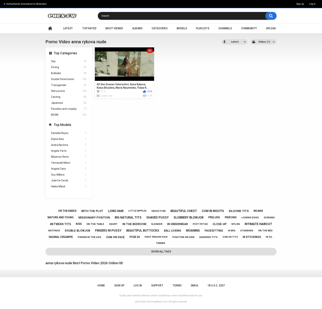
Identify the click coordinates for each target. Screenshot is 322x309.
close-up (220, 224)
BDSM (68, 114)
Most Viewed (114, 28)
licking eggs (250, 217)
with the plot (92, 211)
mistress (54, 230)
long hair (116, 211)
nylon (235, 224)
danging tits (208, 237)
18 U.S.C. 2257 (216, 285)
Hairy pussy (68, 90)
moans (258, 210)
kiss (79, 223)
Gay (68, 61)
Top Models (62, 125)
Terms (177, 285)
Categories (160, 28)
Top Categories (65, 53)
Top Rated (89, 28)
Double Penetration (68, 79)
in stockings (252, 236)
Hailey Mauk (68, 186)
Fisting (68, 67)
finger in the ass (89, 237)
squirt (113, 224)
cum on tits (230, 237)
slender (156, 224)
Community (249, 28)
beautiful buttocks (142, 230)
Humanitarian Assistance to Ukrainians (26, 4)
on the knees (67, 210)
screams (269, 217)
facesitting (214, 230)
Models (182, 28)
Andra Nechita (68, 144)
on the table (95, 224)
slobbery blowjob (188, 217)
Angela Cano (68, 168)
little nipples (137, 211)
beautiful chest (184, 211)
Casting (68, 96)
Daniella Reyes (68, 133)
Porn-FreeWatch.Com (157, 301)
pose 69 (135, 236)
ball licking (172, 230)
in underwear (177, 224)
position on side (183, 237)
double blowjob (77, 230)
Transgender (68, 85)
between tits (60, 224)
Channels (225, 28)
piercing (231, 217)
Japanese (68, 102)
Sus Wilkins (68, 174)
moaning (193, 230)
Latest (68, 28)
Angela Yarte (68, 150)
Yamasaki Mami (68, 162)
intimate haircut (258, 224)
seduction (158, 211)
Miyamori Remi (68, 156)
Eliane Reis (68, 139)
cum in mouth (213, 211)
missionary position (94, 217)
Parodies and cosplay (68, 108)
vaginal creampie (61, 236)
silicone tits (239, 211)
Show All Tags (161, 251)
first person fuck (156, 237)
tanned (160, 243)
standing (246, 230)
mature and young (61, 217)
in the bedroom (134, 224)
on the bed (265, 230)
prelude (214, 217)
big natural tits (128, 217)
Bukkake (68, 73)
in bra (231, 230)
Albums (137, 28)
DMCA (194, 285)
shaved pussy (157, 217)
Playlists (202, 28)
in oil (269, 237)
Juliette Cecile (68, 180)
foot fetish (200, 224)
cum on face (115, 237)
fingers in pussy (108, 230)
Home (50, 28)
